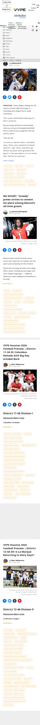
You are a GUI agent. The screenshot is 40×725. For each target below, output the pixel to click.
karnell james (29, 298)
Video (7, 35)
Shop (7, 49)
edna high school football (12, 479)
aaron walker (8, 630)
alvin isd (6, 291)
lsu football (7, 302)
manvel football (28, 302)
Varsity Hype (22, 28)
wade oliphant (8, 705)
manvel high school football (13, 309)
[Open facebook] (33, 26)
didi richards (21, 173)
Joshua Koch (16, 63)
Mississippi (22, 27)
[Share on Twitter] (10, 97)
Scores (8, 55)
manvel (17, 302)
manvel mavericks (9, 313)
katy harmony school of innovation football (17, 660)
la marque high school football (14, 675)
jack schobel (8, 494)
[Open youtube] (37, 30)
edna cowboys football (11, 483)
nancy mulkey (29, 181)
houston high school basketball (14, 177)
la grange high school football (13, 667)
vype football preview (11, 321)
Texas (10, 23)
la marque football (10, 671)
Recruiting (9, 41)
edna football (30, 475)
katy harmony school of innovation (15, 656)
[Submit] (39, 23)
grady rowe (7, 641)
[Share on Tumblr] (15, 97)
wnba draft (31, 185)
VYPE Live (9, 30)
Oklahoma (12, 28)
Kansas (19, 25)
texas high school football (27, 313)
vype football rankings (11, 445)
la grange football (9, 664)
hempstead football (10, 490)
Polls (7, 46)
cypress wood (21, 170)
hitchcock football (20, 641)
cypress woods (9, 173)
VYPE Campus (10, 57)
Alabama (19, 23)
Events (8, 52)
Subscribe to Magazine (6, 5)
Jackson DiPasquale (19, 211)
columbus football (10, 468)
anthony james (20, 630)
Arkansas (11, 25)
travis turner (28, 679)
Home (5, 60)
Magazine (9, 38)
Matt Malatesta (17, 364)
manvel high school (10, 306)
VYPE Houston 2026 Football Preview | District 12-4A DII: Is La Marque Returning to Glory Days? (19, 550)
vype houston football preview (13, 328)
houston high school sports (12, 181)
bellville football (9, 634)
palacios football (23, 486)
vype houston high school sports (14, 185)
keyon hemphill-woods (23, 494)
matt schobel (24, 490)
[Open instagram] (33, 30)
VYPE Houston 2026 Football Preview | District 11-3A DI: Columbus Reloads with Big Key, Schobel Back (19, 352)
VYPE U (8, 33)
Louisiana (12, 27)
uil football (7, 317)
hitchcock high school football (13, 645)
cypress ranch (8, 170)
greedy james (17, 291)
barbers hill (7, 166)
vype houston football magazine (14, 324)
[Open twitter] (37, 26)
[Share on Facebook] (5, 97)
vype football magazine (22, 317)
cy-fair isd (29, 166)
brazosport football (10, 638)
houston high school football (13, 294)
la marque (30, 667)
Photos (8, 44)
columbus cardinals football (13, 475)
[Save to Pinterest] (20, 97)
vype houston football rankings (14, 453)
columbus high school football (13, 471)
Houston (18, 60)
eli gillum (23, 638)
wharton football (27, 483)
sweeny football (9, 486)
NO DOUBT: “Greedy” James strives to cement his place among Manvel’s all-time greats (19, 201)
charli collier (19, 166)
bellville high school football (27, 634)
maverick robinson (10, 498)
